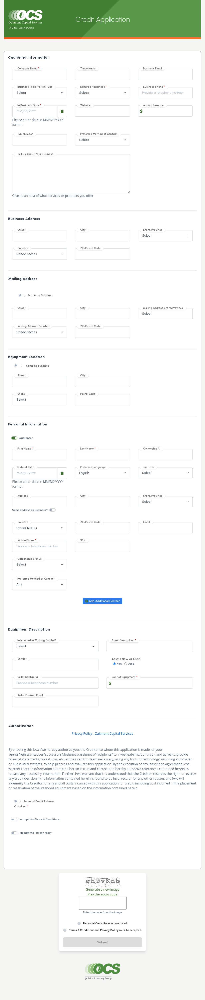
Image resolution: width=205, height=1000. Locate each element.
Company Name (27, 68)
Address (22, 495)
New (119, 663)
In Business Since (28, 105)
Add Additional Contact (104, 601)
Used (131, 663)
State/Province (152, 229)
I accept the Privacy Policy (35, 832)
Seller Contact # (27, 677)
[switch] (22, 295)
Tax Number (25, 133)
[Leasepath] (102, 971)
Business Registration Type (34, 86)
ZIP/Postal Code (90, 248)
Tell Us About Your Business (35, 154)
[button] (62, 111)
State (21, 393)
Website (85, 105)
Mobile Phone (25, 540)
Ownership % (151, 448)
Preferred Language (93, 467)
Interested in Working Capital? (36, 640)
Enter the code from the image (102, 912)
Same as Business (40, 295)
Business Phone (153, 86)
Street (21, 229)
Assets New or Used (126, 659)
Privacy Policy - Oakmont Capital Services (102, 733)
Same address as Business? (30, 510)
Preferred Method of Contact (99, 133)
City (82, 229)
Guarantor (26, 437)
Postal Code (87, 393)
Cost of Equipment (124, 677)
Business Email (152, 68)
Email (146, 522)
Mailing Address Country (33, 326)
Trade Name (88, 68)
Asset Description (123, 640)
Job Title (148, 467)
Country (22, 248)
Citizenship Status (29, 558)
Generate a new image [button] (103, 889)
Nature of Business (92, 86)
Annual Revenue (153, 105)
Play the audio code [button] (102, 894)
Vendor (22, 658)
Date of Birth (25, 467)
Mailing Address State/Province (163, 307)
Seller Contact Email (30, 695)
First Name (24, 448)
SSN (82, 540)
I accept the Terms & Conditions (39, 819)
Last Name (87, 448)
